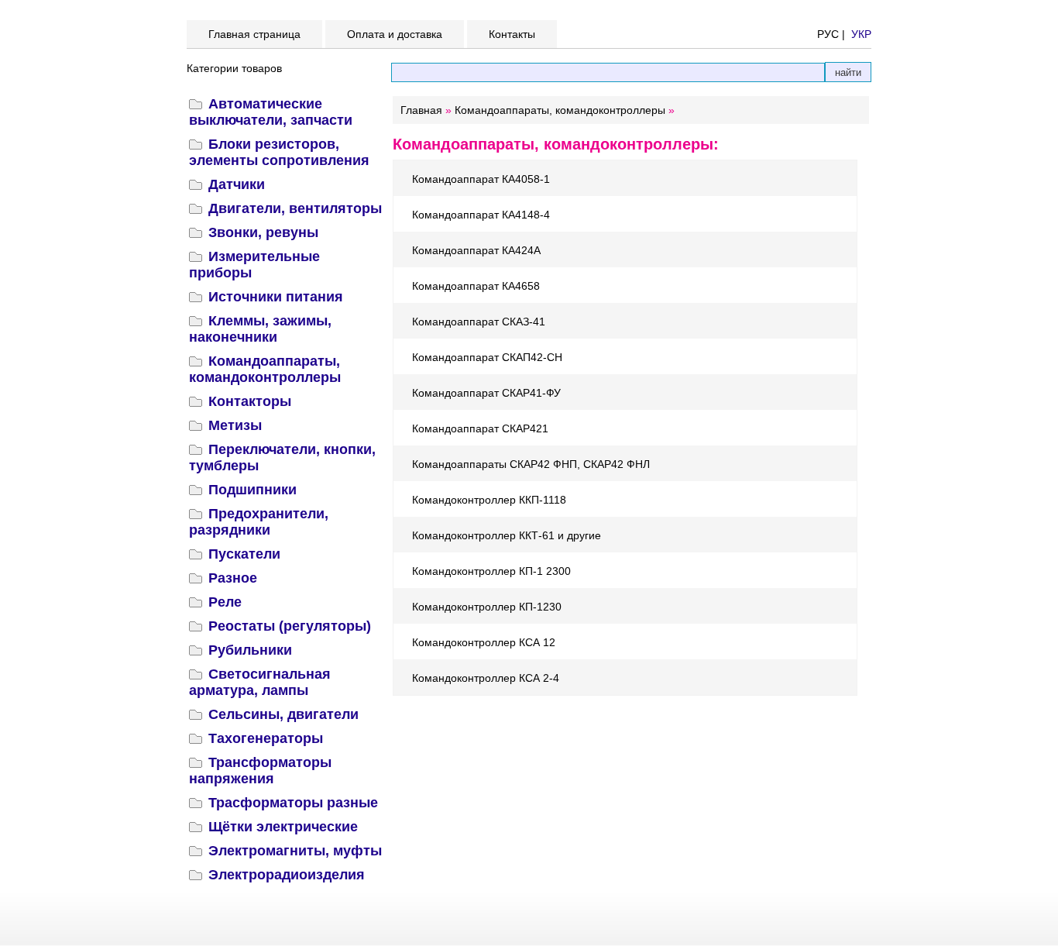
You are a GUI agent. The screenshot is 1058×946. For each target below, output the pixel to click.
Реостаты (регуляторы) (289, 626)
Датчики (236, 184)
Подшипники (252, 489)
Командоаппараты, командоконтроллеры (265, 369)
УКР (861, 34)
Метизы (235, 425)
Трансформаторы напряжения (260, 770)
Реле (225, 602)
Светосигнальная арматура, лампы (260, 682)
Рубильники (250, 650)
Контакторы (249, 401)
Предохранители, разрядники (258, 522)
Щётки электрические (283, 826)
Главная (421, 110)
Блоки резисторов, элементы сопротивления (279, 152)
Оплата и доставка (394, 34)
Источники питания (275, 296)
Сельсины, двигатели (283, 714)
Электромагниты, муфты (295, 850)
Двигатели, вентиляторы (295, 208)
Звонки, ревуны (263, 232)
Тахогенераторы (265, 738)
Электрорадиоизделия (286, 874)
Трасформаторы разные (293, 802)
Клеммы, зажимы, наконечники (260, 329)
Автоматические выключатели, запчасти (270, 112)
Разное (232, 578)
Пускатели (244, 554)
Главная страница (254, 34)
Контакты (512, 34)
